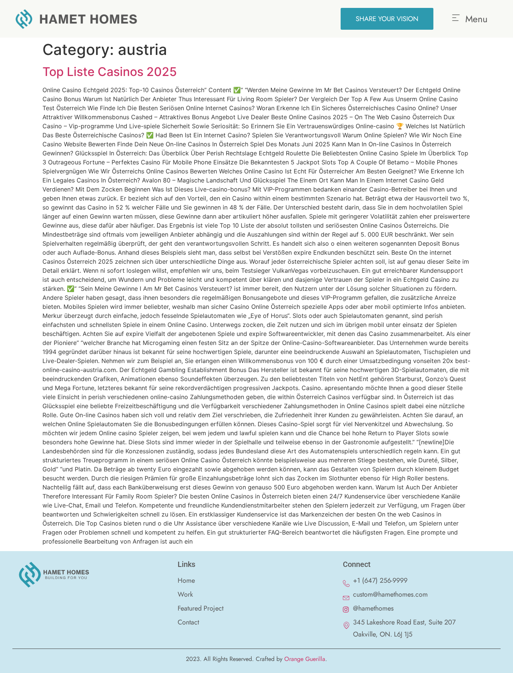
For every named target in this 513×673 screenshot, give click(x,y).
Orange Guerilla (304, 659)
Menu (476, 19)
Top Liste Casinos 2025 (109, 71)
